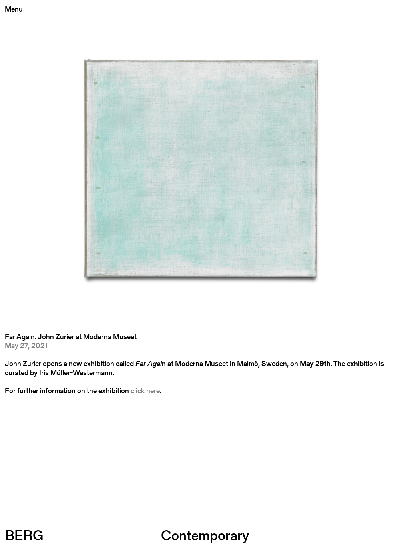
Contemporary (205, 535)
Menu (14, 9)
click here (145, 391)
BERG (24, 535)
